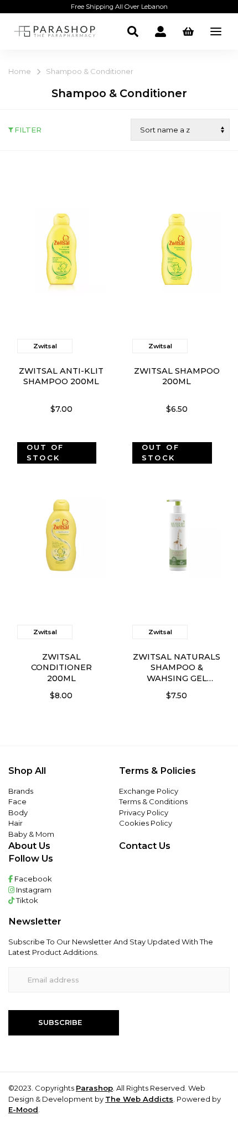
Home (19, 71)
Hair (15, 823)
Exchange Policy (148, 791)
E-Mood (23, 1109)
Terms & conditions (153, 801)
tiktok (26, 900)
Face (17, 801)
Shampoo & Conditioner (89, 71)
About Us (29, 845)
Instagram (32, 889)
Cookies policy (145, 823)
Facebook (32, 878)
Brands (20, 791)
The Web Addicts (139, 1099)
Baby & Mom (31, 834)
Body (18, 812)
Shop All (27, 770)
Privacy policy (143, 812)
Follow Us (30, 858)
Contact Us (144, 845)
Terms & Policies (157, 770)
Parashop (94, 1087)
